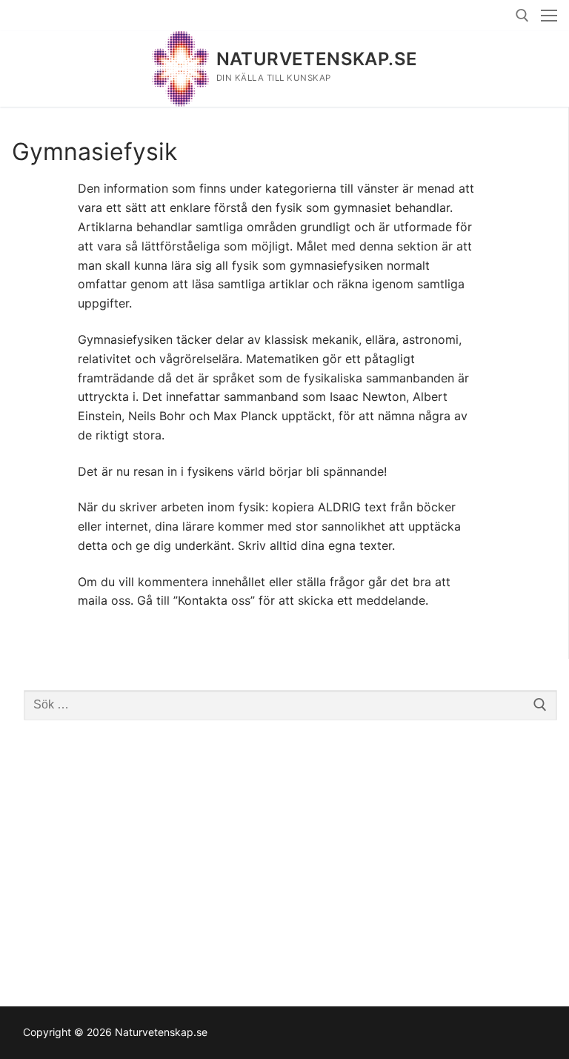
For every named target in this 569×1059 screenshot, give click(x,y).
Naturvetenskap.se (317, 59)
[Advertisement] (290, 848)
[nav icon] (549, 15)
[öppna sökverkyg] (522, 15)
